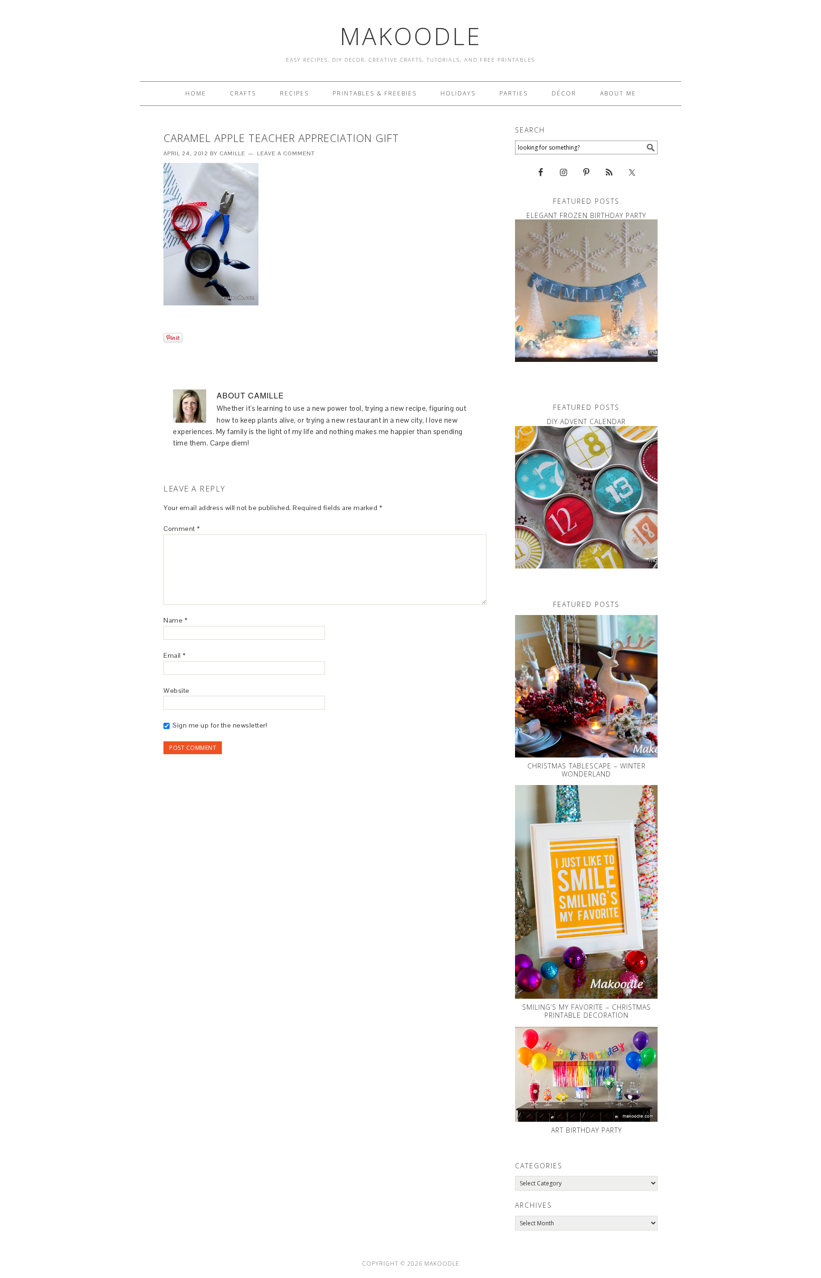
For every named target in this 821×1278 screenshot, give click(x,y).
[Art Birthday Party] (586, 1074)
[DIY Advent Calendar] (586, 497)
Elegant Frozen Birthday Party (586, 215)
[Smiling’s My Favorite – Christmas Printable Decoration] (586, 892)
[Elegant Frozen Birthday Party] (586, 290)
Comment (181, 528)
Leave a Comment (286, 153)
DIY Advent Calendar (586, 421)
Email (174, 655)
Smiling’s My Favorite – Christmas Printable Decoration (586, 1011)
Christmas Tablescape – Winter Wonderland (586, 769)
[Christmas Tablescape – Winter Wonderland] (586, 686)
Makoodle (411, 36)
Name (175, 620)
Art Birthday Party (586, 1130)
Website (176, 690)
